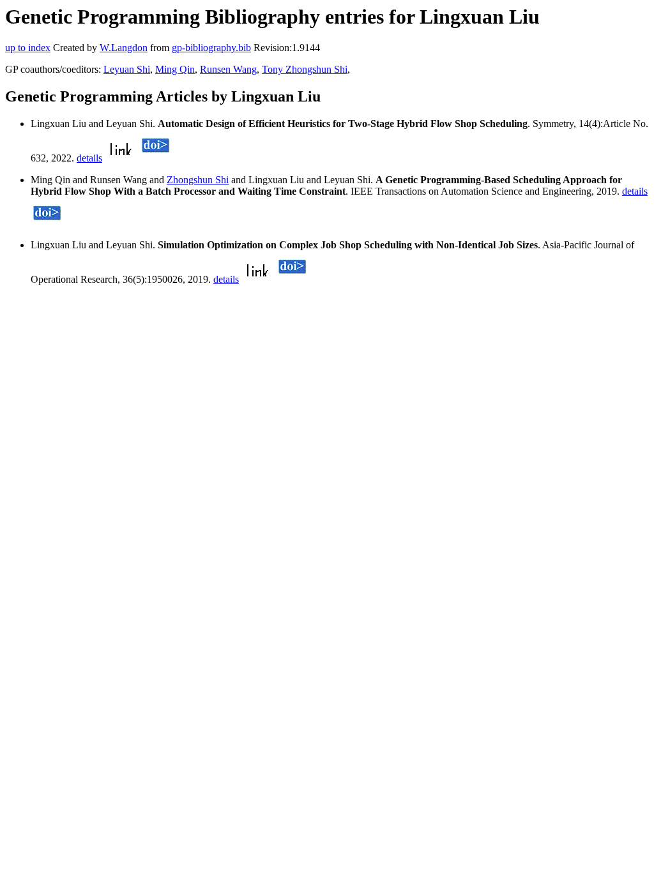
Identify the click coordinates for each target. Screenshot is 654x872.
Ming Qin (175, 69)
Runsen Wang (228, 69)
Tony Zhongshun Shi (304, 69)
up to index (27, 47)
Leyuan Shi (126, 69)
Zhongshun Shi (198, 179)
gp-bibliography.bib (211, 47)
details (89, 158)
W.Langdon (124, 47)
